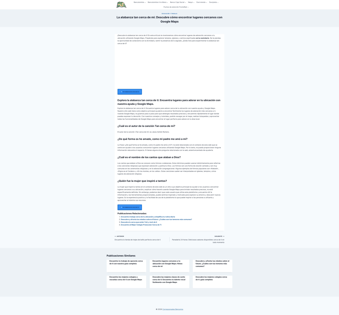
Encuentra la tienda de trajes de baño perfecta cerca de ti (138, 238)
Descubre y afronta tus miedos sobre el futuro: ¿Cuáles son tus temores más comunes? (156, 219)
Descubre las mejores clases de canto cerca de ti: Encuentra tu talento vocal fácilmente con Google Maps (169, 279)
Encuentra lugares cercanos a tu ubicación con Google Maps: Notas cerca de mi (167, 263)
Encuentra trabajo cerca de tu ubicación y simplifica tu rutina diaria (148, 217)
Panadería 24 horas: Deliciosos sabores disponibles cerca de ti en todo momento (198, 239)
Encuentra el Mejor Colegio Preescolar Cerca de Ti (141, 225)
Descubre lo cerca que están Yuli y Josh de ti (139, 222)
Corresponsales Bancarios (172, 309)
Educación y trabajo (169, 13)
